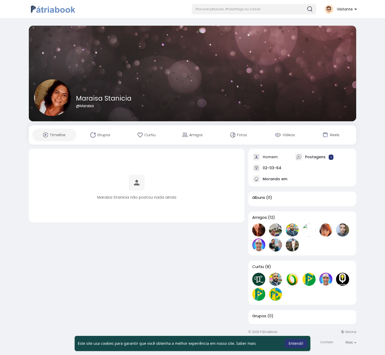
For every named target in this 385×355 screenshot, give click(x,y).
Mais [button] (349, 342)
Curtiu (258, 267)
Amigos (259, 217)
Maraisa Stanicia (103, 98)
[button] (254, 9)
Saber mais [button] (246, 343)
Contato (326, 342)
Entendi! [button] (296, 343)
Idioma (350, 332)
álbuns (258, 197)
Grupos (259, 316)
